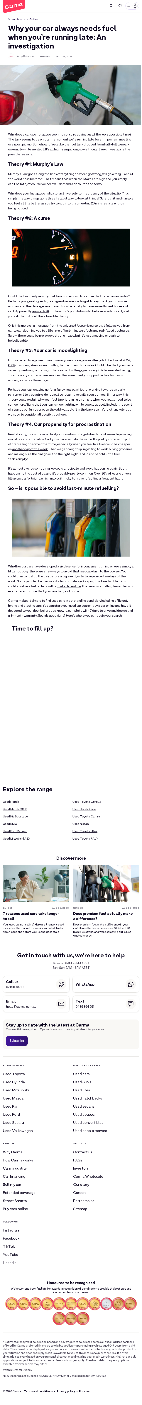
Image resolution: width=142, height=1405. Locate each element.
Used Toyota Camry (86, 816)
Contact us (82, 1152)
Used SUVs (82, 1082)
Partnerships (83, 1201)
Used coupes (84, 1114)
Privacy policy (66, 1391)
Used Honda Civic (84, 809)
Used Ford (11, 1114)
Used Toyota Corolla (86, 801)
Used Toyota (14, 1074)
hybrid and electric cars (25, 605)
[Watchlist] (120, 6)
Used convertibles (88, 1123)
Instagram (11, 1230)
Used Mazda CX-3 (15, 809)
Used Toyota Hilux (84, 831)
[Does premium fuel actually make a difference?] (106, 901)
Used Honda (11, 801)
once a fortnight (28, 478)
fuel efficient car (69, 586)
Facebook (11, 1238)
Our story (81, 1184)
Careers (80, 1193)
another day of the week (30, 449)
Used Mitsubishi (16, 1090)
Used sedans (83, 1106)
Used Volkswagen (18, 1131)
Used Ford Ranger (15, 831)
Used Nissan (80, 824)
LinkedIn (9, 1263)
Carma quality (15, 1168)
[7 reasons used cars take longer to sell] (36, 899)
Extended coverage (19, 1193)
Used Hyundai (14, 1082)
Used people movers (90, 1131)
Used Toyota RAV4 (85, 838)
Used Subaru (13, 1123)
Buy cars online (15, 1209)
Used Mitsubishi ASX (16, 838)
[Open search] (111, 6)
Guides (34, 19)
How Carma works (18, 1160)
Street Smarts (16, 19)
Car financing (14, 1176)
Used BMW (10, 824)
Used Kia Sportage (15, 816)
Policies (84, 1391)
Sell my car (12, 1184)
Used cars (81, 1074)
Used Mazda (13, 1098)
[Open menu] (132, 6)
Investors (81, 1168)
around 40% (40, 311)
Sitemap (80, 1209)
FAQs (77, 1160)
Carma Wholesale (88, 1176)
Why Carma (12, 1152)
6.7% (11, 365)
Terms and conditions (38, 1391)
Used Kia (10, 1106)
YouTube (10, 1255)
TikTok (9, 1246)
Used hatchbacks (87, 1098)
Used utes (81, 1090)
